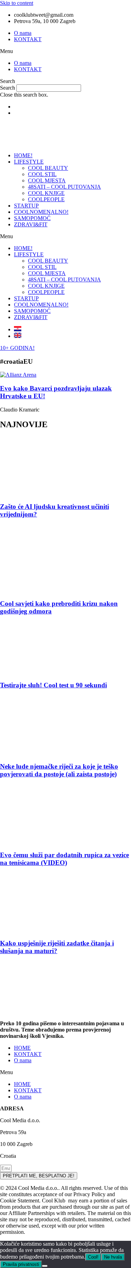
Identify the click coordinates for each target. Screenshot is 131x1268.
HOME (22, 1048)
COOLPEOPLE (46, 199)
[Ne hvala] (45, 1266)
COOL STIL (42, 174)
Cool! (93, 1257)
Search (7, 88)
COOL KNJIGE (46, 193)
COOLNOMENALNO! (41, 212)
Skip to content (16, 3)
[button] (65, 51)
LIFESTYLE (29, 162)
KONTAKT (28, 39)
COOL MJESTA (47, 180)
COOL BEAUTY (48, 168)
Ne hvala (113, 1257)
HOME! (23, 155)
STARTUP (26, 206)
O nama (22, 33)
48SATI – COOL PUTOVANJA (64, 187)
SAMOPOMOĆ (32, 218)
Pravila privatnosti (21, 1264)
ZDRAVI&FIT (31, 224)
